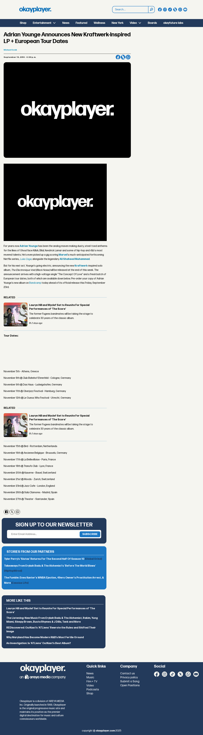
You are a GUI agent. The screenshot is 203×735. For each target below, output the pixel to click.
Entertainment (42, 23)
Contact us (127, 673)
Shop (23, 23)
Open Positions (130, 685)
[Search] (151, 9)
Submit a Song (129, 681)
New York (117, 23)
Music (90, 677)
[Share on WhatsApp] (128, 57)
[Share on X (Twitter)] (123, 57)
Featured (81, 23)
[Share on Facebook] (118, 57)
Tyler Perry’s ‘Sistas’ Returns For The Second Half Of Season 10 (53, 559)
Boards (152, 23)
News (65, 23)
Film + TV (91, 681)
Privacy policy (129, 677)
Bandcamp (35, 282)
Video (133, 23)
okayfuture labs (173, 23)
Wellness (99, 23)
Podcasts (92, 689)
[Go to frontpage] (35, 9)
